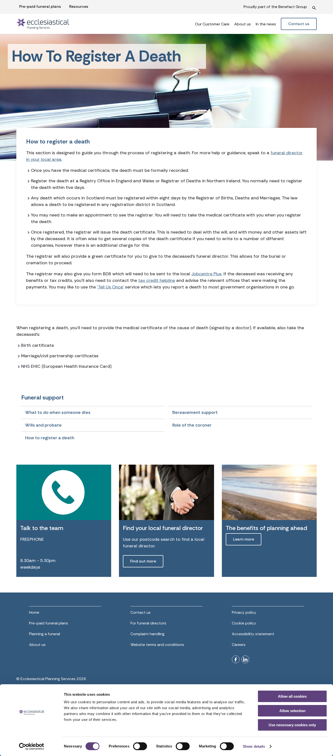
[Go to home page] (53, 24)
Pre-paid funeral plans (40, 6)
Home (34, 612)
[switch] (140, 746)
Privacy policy (244, 612)
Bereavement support (195, 412)
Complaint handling (147, 633)
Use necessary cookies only (292, 725)
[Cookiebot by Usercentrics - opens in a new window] (31, 746)
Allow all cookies (292, 696)
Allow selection (292, 711)
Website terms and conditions (157, 644)
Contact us (140, 612)
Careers (238, 644)
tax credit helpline (156, 280)
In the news (266, 24)
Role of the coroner (192, 425)
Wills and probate (43, 425)
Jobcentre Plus (206, 274)
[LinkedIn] (245, 659)
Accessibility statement (253, 633)
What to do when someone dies (57, 412)
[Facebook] (236, 659)
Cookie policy (244, 623)
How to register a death (49, 438)
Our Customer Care (212, 24)
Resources (78, 6)
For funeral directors (148, 623)
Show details (254, 746)
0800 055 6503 (37, 550)
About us (242, 24)
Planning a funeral (44, 633)
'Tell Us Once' (110, 287)
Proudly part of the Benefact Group (275, 6)
